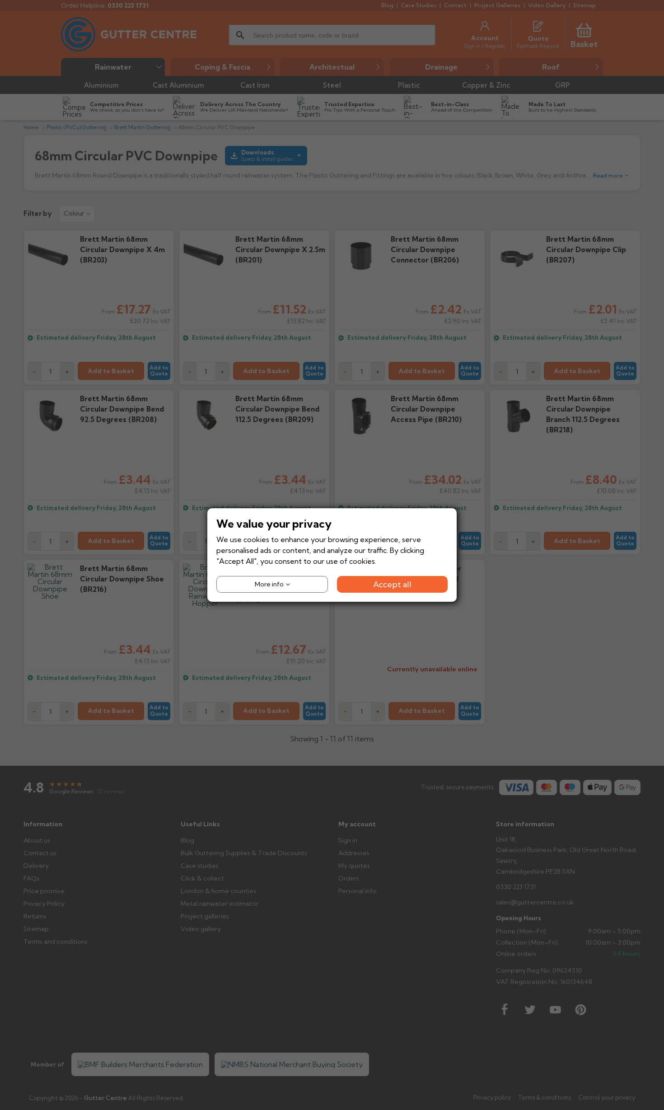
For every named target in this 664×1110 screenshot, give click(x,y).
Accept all (392, 584)
